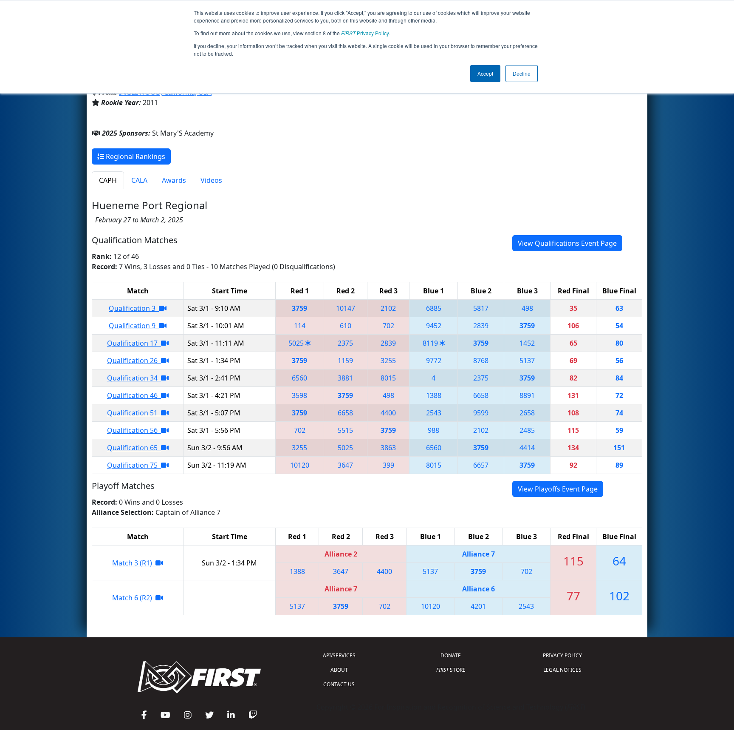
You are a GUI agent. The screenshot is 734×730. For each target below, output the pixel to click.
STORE (451, 669)
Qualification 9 (134, 325)
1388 (433, 395)
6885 (433, 308)
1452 (527, 343)
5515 (345, 430)
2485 (527, 430)
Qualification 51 (134, 413)
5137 (527, 360)
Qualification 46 (134, 395)
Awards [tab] (174, 180)
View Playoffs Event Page (558, 489)
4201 (478, 606)
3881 (345, 378)
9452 (433, 325)
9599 (480, 413)
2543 (433, 413)
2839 (480, 325)
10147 (345, 308)
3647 (345, 465)
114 (299, 325)
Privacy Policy (365, 33)
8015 (388, 378)
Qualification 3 (134, 308)
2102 (388, 308)
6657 (480, 465)
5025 (296, 343)
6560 (299, 378)
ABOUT (339, 669)
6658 (480, 395)
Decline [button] (522, 73)
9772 (433, 360)
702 (388, 325)
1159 (345, 360)
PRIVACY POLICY (562, 655)
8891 (527, 395)
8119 (430, 343)
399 (388, 465)
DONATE (450, 655)
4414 (527, 447)
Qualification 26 (134, 360)
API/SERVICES (339, 655)
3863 (388, 447)
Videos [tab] (211, 180)
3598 (299, 395)
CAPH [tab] (108, 180)
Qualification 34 (134, 378)
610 (345, 325)
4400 (388, 413)
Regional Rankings (134, 156)
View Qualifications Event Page (567, 243)
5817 (480, 308)
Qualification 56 (134, 430)
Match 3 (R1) (133, 563)
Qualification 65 (134, 447)
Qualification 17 (134, 343)
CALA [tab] (139, 180)
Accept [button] (485, 73)
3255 (388, 360)
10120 (299, 465)
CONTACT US (339, 684)
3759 (299, 308)
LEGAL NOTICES (562, 669)
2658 (527, 413)
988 (433, 430)
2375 (345, 343)
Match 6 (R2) (133, 597)
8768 (480, 360)
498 (527, 308)
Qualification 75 (134, 465)
